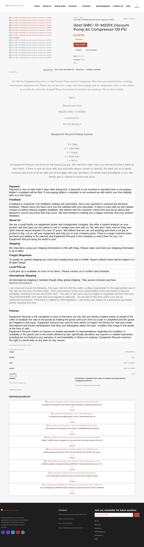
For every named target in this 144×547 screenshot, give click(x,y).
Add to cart (80, 45)
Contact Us (118, 6)
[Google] (23, 532)
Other (81, 17)
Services (73, 6)
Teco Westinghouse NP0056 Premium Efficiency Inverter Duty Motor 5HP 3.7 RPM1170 (72, 488)
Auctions (86, 6)
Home (37, 6)
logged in (87, 385)
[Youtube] (18, 532)
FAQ (128, 6)
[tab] (48, 70)
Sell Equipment (103, 6)
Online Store (60, 6)
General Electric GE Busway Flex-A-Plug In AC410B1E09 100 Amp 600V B (72, 428)
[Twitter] (13, 532)
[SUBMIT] (137, 515)
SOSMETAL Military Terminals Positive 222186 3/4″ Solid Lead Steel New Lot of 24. (72, 464)
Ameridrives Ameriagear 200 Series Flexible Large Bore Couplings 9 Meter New (72, 405)
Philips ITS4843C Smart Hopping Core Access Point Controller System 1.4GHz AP (72, 440)
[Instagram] (8, 532)
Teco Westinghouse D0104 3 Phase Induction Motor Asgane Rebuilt (72, 476)
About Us (47, 6)
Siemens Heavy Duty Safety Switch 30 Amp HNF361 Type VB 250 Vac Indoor (72, 452)
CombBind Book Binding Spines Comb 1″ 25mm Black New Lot (72, 417)
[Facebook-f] (3, 532)
